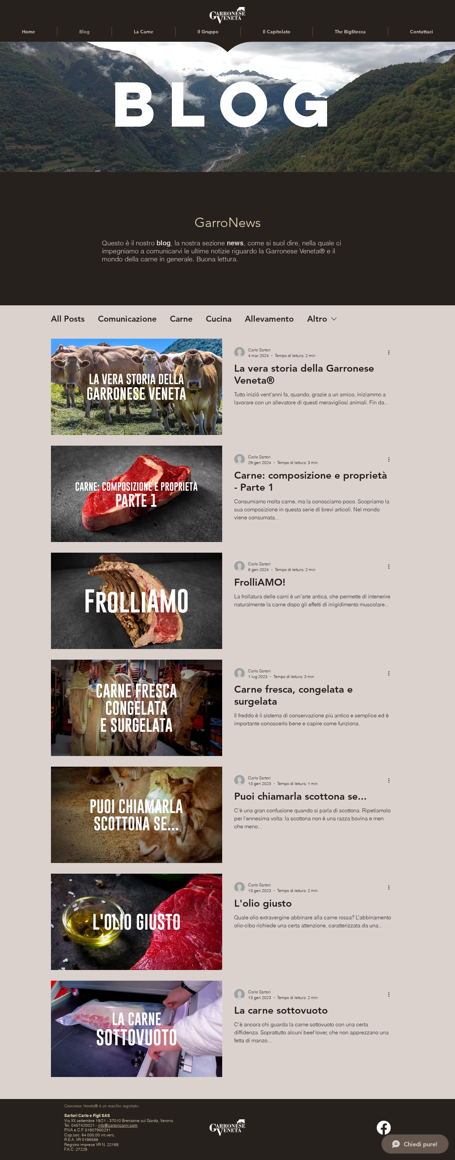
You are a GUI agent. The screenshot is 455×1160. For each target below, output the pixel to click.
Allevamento (269, 319)
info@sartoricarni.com (118, 1125)
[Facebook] (384, 1128)
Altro (317, 319)
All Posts (68, 319)
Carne (181, 319)
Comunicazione (127, 319)
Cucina (218, 319)
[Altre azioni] (391, 352)
